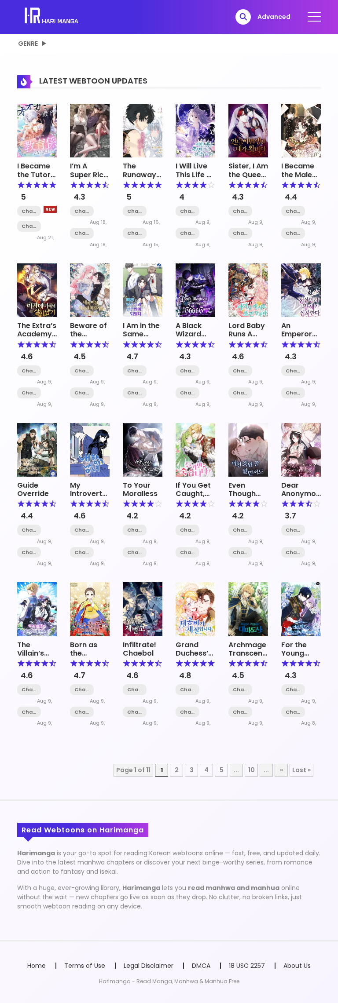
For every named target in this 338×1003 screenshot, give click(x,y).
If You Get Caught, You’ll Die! (193, 493)
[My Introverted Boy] (90, 449)
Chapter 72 (187, 211)
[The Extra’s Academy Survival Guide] (37, 289)
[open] (314, 17)
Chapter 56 (29, 530)
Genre (28, 43)
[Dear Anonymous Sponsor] (301, 449)
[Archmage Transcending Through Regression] (248, 608)
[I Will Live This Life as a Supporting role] (195, 130)
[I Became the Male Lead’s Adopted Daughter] (301, 130)
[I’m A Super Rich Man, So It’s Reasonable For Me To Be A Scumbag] (90, 130)
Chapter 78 (81, 371)
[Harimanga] (52, 16)
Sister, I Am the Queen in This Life (248, 174)
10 (251, 770)
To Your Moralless (140, 489)
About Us (297, 965)
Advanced (273, 16)
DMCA (201, 965)
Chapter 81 (29, 371)
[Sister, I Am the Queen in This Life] (248, 130)
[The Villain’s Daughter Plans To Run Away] (37, 608)
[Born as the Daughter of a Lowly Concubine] (90, 608)
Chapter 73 (293, 211)
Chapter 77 (81, 393)
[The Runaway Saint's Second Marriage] (142, 130)
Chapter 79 (134, 393)
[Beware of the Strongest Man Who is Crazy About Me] (90, 289)
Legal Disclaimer (148, 965)
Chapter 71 (187, 233)
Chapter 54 (293, 371)
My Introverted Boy (90, 493)
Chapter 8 (29, 226)
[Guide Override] (37, 449)
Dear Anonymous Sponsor (302, 493)
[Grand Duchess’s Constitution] (195, 608)
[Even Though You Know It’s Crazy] (248, 449)
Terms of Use (84, 965)
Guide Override (33, 489)
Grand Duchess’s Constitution (198, 653)
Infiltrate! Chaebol (139, 649)
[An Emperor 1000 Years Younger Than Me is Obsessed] (301, 289)
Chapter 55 (29, 552)
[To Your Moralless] (142, 449)
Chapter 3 (134, 233)
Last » (301, 770)
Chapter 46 (293, 712)
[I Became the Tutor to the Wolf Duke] (37, 130)
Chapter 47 (293, 689)
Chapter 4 (134, 211)
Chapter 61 (240, 233)
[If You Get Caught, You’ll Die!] (195, 449)
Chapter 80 (29, 393)
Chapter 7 (81, 233)
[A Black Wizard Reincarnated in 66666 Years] (195, 289)
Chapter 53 (293, 393)
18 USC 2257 (247, 965)
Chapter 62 (240, 211)
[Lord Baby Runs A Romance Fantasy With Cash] (248, 289)
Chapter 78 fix (240, 689)
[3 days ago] (50, 209)
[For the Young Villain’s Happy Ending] (301, 608)
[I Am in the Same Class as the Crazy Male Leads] (142, 289)
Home (36, 965)
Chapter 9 (29, 211)
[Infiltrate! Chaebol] (142, 608)
